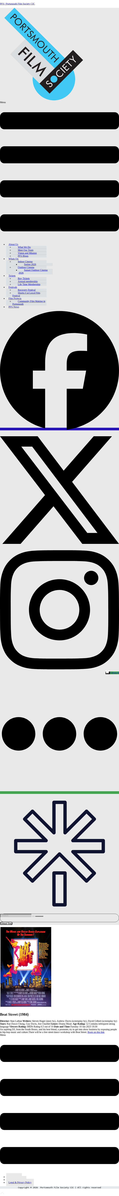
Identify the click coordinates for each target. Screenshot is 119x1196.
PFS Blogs (23, 256)
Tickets (12, 275)
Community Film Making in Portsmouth (28, 302)
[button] (59, 171)
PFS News (14, 307)
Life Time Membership (29, 284)
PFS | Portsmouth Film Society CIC (17, 3)
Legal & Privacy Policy (20, 1182)
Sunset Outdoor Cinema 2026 (33, 271)
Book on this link (96, 1032)
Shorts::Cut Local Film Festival (26, 294)
